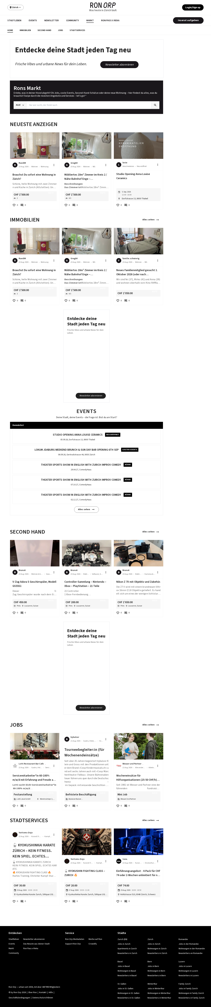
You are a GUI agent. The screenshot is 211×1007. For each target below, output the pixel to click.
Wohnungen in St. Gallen (128, 993)
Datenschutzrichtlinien (42, 997)
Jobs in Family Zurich (188, 988)
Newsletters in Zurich (127, 953)
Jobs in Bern (153, 966)
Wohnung (44, 166)
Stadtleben (14, 20)
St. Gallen (122, 983)
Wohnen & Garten (37, 574)
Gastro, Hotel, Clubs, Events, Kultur (36, 767)
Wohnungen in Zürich (157, 948)
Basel (120, 961)
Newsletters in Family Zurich (192, 997)
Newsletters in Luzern (189, 975)
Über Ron (32, 992)
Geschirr (49, 574)
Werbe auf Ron (95, 939)
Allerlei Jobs (152, 767)
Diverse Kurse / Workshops (150, 863)
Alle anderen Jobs (140, 767)
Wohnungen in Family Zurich (191, 993)
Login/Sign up (192, 7)
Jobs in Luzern (185, 966)
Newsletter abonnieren (119, 65)
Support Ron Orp (73, 943)
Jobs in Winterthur (156, 988)
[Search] (155, 105)
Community (72, 20)
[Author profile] (15, 765)
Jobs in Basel (124, 966)
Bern (150, 961)
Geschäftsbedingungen (19, 997)
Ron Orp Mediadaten (74, 939)
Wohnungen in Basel (127, 970)
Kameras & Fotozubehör (150, 574)
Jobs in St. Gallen (125, 988)
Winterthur (152, 983)
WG (94, 166)
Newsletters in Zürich (157, 953)
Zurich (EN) (122, 939)
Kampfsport (48, 836)
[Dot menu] (53, 165)
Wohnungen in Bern (156, 970)
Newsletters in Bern (157, 975)
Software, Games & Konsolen (98, 574)
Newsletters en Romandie (191, 953)
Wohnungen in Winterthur (159, 993)
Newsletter (51, 20)
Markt (90, 20)
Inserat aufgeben (188, 20)
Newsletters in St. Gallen (129, 997)
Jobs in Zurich (124, 944)
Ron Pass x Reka (110, 20)
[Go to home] (103, 5)
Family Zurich (185, 983)
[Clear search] (148, 105)
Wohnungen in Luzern (188, 970)
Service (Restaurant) (48, 767)
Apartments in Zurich (127, 948)
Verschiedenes (128, 166)
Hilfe (51, 992)
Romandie (183, 939)
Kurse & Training (36, 836)
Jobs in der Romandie (189, 944)
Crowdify (93, 943)
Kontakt (42, 992)
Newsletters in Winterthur (159, 997)
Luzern (182, 961)
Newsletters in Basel (127, 975)
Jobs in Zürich (154, 944)
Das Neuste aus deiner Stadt (36, 943)
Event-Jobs (101, 741)
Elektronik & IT (86, 574)
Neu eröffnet (142, 166)
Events (33, 20)
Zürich (150, 939)
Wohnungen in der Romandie (192, 948)
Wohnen (34, 166)
